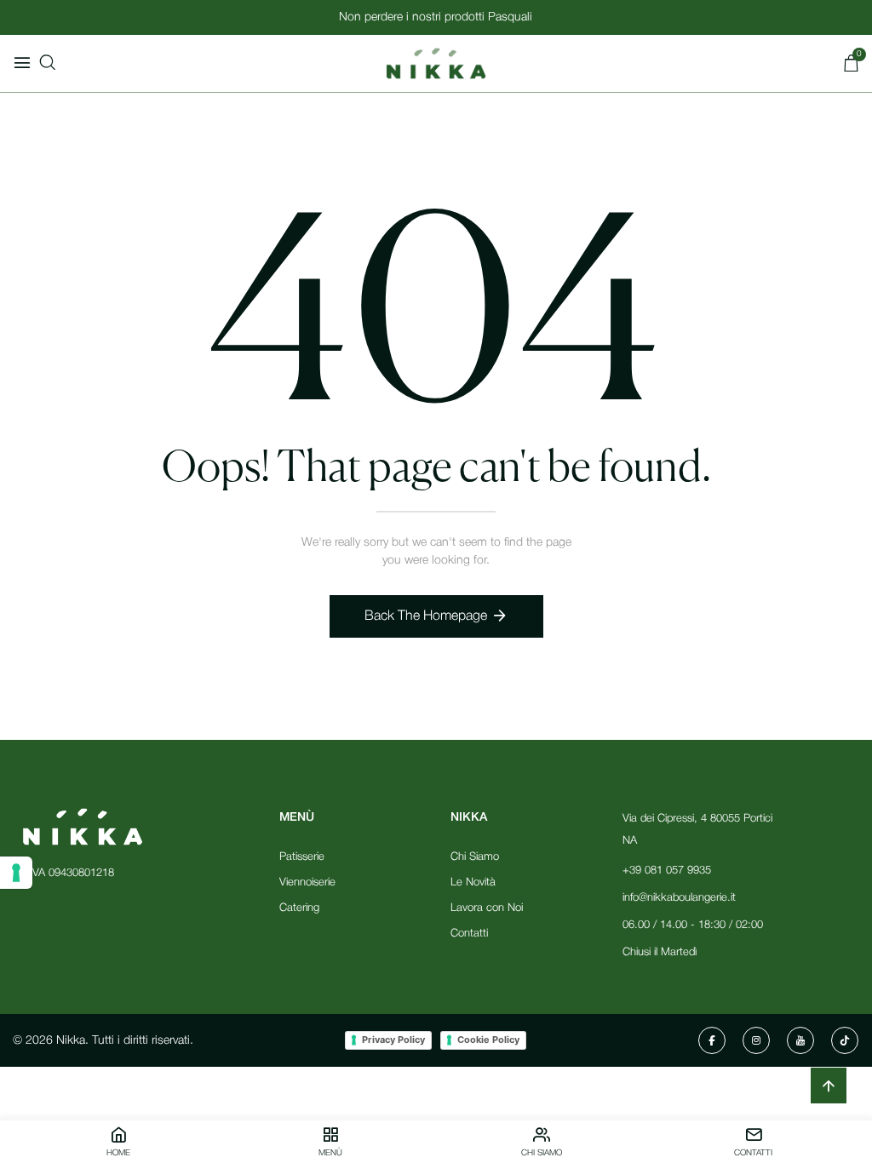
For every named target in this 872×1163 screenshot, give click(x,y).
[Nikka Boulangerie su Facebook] (712, 1040)
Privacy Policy (393, 1040)
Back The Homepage (425, 616)
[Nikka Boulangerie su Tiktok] (844, 1040)
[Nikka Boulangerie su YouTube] (800, 1040)
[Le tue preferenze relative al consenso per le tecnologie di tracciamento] (16, 872)
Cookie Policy (488, 1040)
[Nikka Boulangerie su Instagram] (756, 1040)
